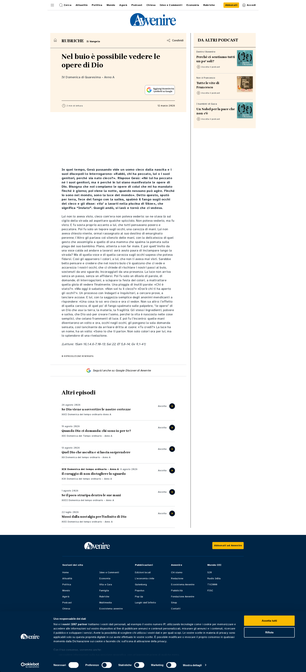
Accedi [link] (251, 5)
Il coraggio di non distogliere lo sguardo (94, 474)
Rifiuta (269, 632)
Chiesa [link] (150, 5)
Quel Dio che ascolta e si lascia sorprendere (96, 452)
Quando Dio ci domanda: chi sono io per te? (96, 431)
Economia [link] (192, 5)
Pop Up (139, 596)
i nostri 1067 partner (74, 624)
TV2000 (212, 584)
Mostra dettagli (192, 665)
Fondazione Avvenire (182, 596)
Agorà (65, 596)
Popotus (139, 590)
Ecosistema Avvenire (182, 584)
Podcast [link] (136, 5)
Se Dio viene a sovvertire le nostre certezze (96, 409)
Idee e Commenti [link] (171, 5)
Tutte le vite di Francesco (207, 85)
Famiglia (104, 590)
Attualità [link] (81, 5)
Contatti (175, 608)
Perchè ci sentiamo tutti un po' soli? (215, 59)
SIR (209, 572)
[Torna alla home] (55, 40)
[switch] (107, 665)
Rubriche (104, 596)
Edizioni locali (143, 572)
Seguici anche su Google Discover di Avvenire (122, 370)
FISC (210, 590)
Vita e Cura (105, 584)
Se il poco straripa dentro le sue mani (91, 495)
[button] (52, 5)
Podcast (67, 602)
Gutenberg (141, 584)
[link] (231, 5)
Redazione (177, 578)
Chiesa (66, 608)
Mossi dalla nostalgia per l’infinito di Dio (94, 517)
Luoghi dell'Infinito (145, 602)
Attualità (67, 578)
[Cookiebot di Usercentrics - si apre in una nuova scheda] (30, 665)
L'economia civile (144, 578)
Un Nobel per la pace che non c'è (215, 111)
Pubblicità (177, 590)
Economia (104, 578)
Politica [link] (97, 5)
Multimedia (105, 602)
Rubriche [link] (209, 5)
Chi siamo (176, 572)
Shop (174, 602)
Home (65, 572)
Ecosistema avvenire (111, 608)
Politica (66, 584)
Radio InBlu (214, 578)
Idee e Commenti (109, 572)
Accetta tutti (269, 620)
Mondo (66, 590)
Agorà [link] (123, 5)
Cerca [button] (67, 5)
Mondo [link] (111, 5)
